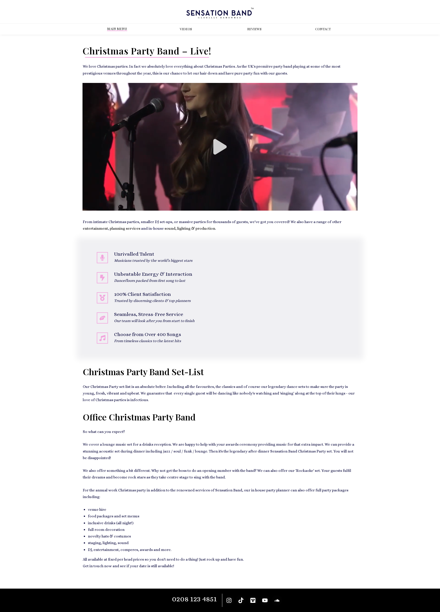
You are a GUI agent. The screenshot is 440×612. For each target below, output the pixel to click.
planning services (125, 228)
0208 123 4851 (194, 599)
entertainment (95, 228)
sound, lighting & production (189, 228)
